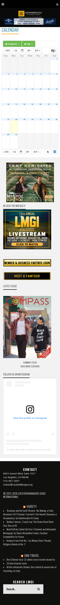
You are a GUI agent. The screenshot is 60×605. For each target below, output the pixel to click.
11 (24, 89)
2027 (37, 50)
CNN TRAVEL (31, 555)
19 (32, 104)
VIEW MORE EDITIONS (29, 366)
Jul (16, 50)
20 (40, 104)
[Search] (57, 4)
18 (24, 104)
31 (16, 134)
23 (8, 119)
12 (32, 89)
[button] (48, 152)
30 (8, 134)
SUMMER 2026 (30, 362)
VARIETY (32, 506)
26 (32, 119)
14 (49, 89)
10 (16, 89)
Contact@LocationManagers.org (18, 484)
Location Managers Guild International (26, 449)
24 (16, 119)
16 (8, 104)
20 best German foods (17, 563)
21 (49, 104)
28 (49, 119)
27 (40, 119)
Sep (29, 50)
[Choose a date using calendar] (22, 50)
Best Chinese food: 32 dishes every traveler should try (31, 559)
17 (16, 104)
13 (40, 89)
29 (57, 119)
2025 (8, 50)
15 (57, 89)
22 (57, 104)
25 (24, 119)
